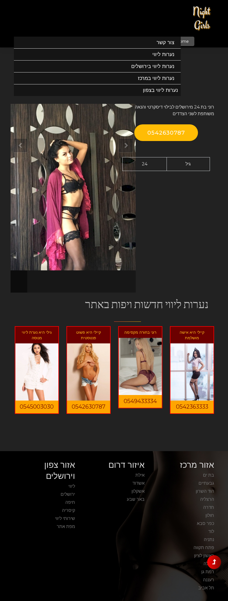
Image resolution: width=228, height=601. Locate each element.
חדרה (208, 507)
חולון (209, 515)
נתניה (209, 539)
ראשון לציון (204, 555)
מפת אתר (66, 526)
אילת (140, 475)
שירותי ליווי (65, 518)
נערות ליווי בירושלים (152, 66)
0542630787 (166, 132)
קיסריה (68, 510)
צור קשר (165, 42)
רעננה (208, 579)
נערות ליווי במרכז (156, 78)
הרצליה (207, 499)
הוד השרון (205, 491)
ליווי (71, 486)
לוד (211, 531)
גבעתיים (206, 483)
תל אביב (206, 587)
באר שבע (136, 499)
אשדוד (138, 483)
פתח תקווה (204, 547)
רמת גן (207, 571)
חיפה (70, 502)
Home (182, 41)
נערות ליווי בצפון (160, 90)
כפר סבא (205, 523)
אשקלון (138, 491)
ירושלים (68, 494)
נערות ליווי (163, 54)
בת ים (208, 475)
